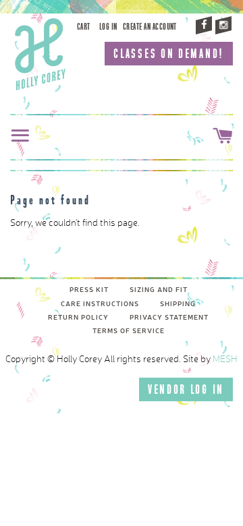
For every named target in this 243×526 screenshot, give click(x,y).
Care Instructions (100, 304)
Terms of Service (128, 331)
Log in (108, 26)
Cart (83, 26)
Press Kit (89, 290)
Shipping (178, 304)
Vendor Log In (186, 389)
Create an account (150, 26)
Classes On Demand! (168, 53)
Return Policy (78, 317)
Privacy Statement (169, 317)
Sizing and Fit (159, 290)
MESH (225, 359)
